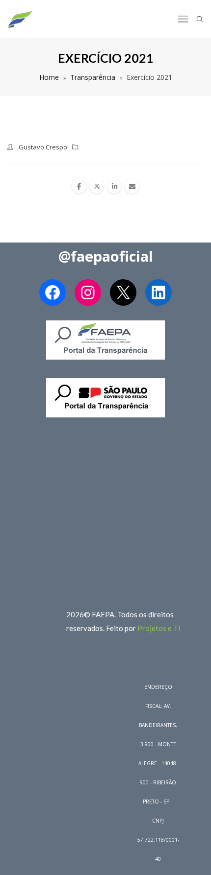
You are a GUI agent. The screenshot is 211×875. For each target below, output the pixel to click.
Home (49, 77)
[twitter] (96, 186)
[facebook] (79, 186)
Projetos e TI (159, 628)
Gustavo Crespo (43, 147)
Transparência (92, 77)
